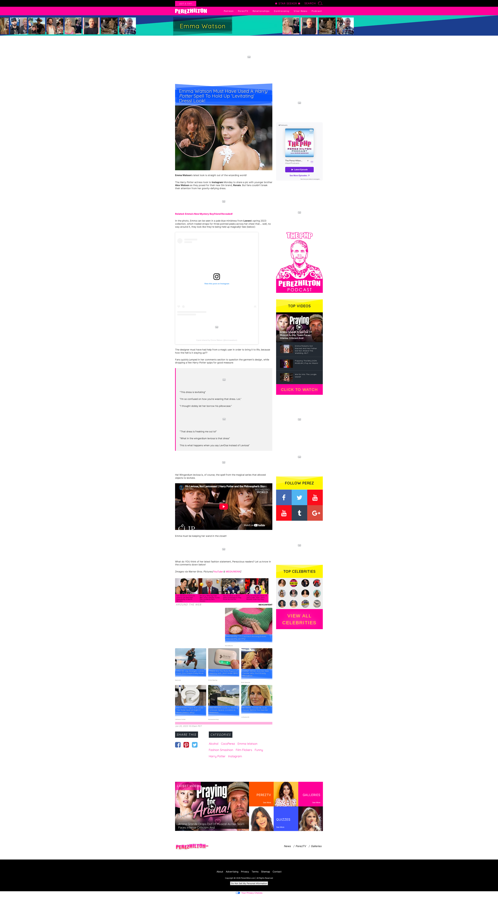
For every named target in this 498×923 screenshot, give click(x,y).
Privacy (245, 871)
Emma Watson (247, 744)
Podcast (317, 11)
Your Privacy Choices (251, 893)
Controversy (281, 11)
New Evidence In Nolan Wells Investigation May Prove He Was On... (232, 597)
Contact (277, 871)
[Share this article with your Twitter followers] (195, 745)
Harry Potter (217, 756)
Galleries (316, 846)
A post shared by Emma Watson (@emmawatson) (216, 340)
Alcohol (213, 744)
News (287, 846)
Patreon (229, 11)
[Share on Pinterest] (186, 745)
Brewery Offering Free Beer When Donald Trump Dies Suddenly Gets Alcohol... (210, 598)
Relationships (261, 11)
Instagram (235, 756)
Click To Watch (299, 390)
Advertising (232, 871)
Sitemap (265, 871)
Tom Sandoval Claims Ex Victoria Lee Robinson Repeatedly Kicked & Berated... (185, 598)
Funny (259, 750)
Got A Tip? (185, 4)
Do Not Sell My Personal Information (249, 883)
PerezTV (243, 11)
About (220, 871)
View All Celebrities (299, 619)
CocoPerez (228, 744)
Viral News (300, 11)
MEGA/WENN (233, 571)
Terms (255, 871)
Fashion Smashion (221, 750)
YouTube (218, 571)
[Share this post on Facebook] (178, 745)
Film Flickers (244, 750)
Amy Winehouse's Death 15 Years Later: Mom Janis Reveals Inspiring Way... (256, 597)
